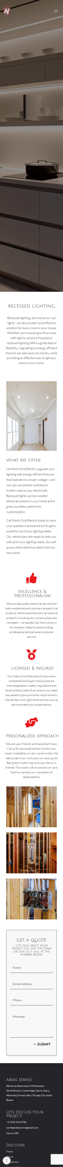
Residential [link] (12, 1162)
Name (13, 960)
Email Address (18, 976)
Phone (14, 993)
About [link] (9, 1157)
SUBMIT (44, 1044)
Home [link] (9, 1151)
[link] (7, 1161)
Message (15, 1009)
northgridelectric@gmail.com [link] (22, 1127)
